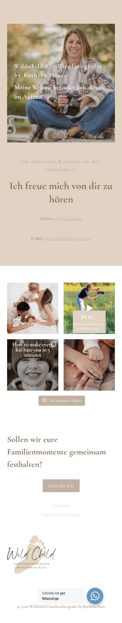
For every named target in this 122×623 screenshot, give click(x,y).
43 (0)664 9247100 (68, 218)
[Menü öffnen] (107, 12)
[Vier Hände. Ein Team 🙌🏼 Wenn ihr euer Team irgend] (89, 365)
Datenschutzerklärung (61, 514)
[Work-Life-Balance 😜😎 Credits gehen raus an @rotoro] (89, 308)
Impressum (61, 505)
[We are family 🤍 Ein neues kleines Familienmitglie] (32, 308)
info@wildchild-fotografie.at (67, 238)
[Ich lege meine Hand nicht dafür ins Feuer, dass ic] (32, 365)
